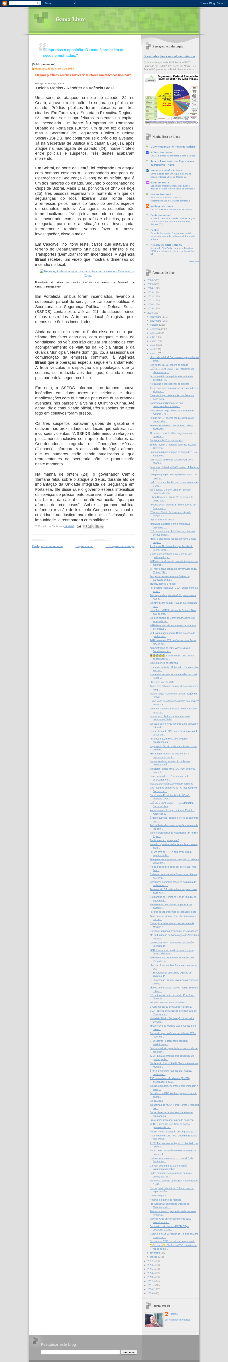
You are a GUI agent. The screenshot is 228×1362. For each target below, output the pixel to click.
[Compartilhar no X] (93, 526)
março (154, 353)
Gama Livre (70, 19)
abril (152, 349)
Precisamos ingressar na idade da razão (171, 1120)
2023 (150, 292)
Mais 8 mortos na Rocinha (164, 662)
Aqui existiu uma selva (162, 519)
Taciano (173, 1314)
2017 (150, 1261)
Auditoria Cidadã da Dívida (166, 170)
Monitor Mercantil (161, 194)
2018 (150, 312)
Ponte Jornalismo (161, 215)
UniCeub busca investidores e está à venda (173, 155)
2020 (150, 304)
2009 (150, 1293)
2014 (150, 1273)
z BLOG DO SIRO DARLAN (166, 245)
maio (153, 345)
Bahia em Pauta (160, 182)
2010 (150, 1289)
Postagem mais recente (47, 546)
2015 (150, 1269)
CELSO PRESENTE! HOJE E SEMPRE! (171, 209)
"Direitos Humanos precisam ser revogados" (174, 931)
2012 (150, 1281)
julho (153, 337)
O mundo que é (158, 1195)
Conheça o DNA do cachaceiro (166, 440)
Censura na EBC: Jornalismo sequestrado (172, 1241)
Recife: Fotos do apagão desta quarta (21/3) (173, 1131)
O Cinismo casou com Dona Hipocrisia (170, 1006)
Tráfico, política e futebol (163, 583)
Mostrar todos (194, 261)
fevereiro (155, 1252)
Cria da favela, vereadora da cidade (169, 365)
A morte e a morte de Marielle (165, 1199)
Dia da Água (156, 1100)
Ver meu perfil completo (177, 1319)
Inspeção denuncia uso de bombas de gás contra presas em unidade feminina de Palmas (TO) (173, 221)
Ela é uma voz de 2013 (162, 682)
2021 (150, 300)
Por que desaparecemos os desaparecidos (173, 911)
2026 (150, 280)
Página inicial (84, 546)
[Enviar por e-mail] (85, 526)
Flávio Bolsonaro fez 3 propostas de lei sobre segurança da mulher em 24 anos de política (173, 236)
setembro (155, 329)
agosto (154, 333)
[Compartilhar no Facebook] (98, 526)
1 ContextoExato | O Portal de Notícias (173, 146)
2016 (150, 1265)
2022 (150, 296)
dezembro (156, 316)
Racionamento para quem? (164, 840)
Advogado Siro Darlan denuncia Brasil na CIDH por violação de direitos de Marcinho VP (172, 251)
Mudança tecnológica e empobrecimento (171, 783)
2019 (150, 308)
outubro (154, 324)
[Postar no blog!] (89, 526)
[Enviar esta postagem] (79, 526)
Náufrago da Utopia (162, 206)
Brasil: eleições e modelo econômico (169, 56)
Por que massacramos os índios (167, 1002)
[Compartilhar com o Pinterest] (102, 526)
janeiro (154, 1256)
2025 (150, 284)
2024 (150, 288)
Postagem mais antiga (120, 546)
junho (153, 341)
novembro (156, 320)
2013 (150, 1277)
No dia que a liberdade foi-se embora (169, 383)
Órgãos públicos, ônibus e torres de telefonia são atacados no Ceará (83, 75)
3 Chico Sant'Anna (161, 152)
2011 (150, 1285)
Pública (155, 230)
